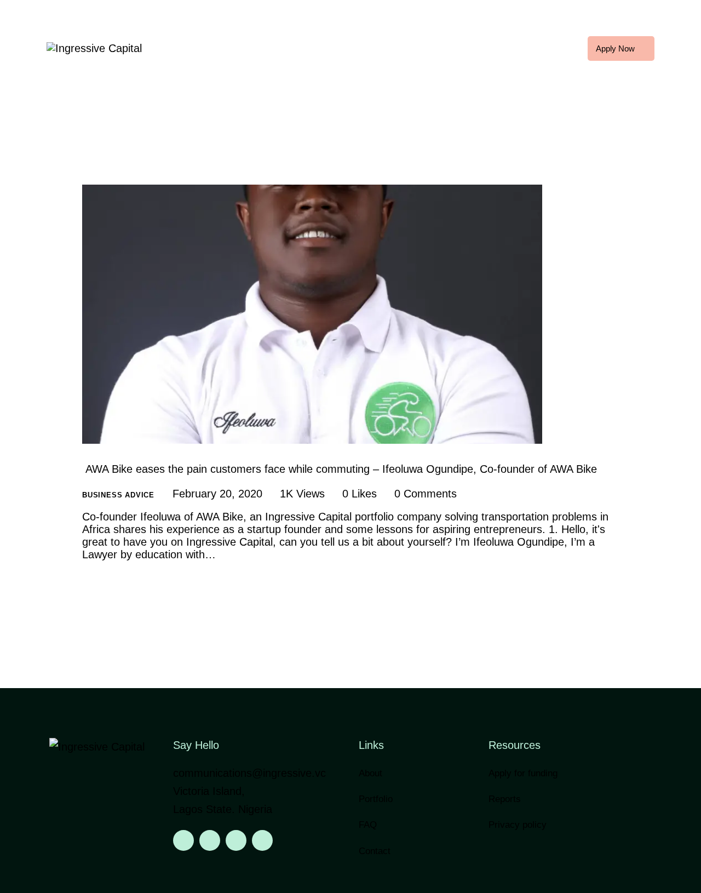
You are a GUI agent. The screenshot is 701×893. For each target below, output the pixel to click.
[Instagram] (209, 840)
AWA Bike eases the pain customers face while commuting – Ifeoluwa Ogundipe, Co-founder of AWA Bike (339, 469)
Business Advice (118, 495)
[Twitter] (236, 840)
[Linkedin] (183, 840)
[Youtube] (262, 840)
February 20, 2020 (217, 494)
